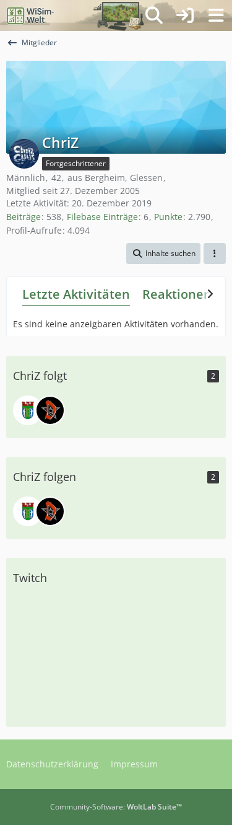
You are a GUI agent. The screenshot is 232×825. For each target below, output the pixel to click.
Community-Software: (116, 806)
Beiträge (23, 217)
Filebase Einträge (102, 217)
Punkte (168, 217)
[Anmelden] (185, 15)
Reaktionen (177, 294)
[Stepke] (28, 410)
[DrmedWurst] (50, 410)
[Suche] (154, 15)
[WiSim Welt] (31, 15)
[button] (163, 253)
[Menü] (216, 15)
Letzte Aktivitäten (76, 294)
